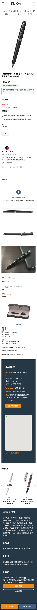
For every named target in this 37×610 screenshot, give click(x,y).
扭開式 (18, 160)
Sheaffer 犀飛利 (6, 160)
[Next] (35, 490)
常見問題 (18, 564)
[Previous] (1, 490)
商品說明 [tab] (4, 179)
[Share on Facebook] (6, 167)
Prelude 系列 (24, 14)
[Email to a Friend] (14, 167)
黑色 (23, 160)
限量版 (27, 548)
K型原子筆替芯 (9, 158)
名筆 (4, 548)
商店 (4, 11)
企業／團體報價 (15, 562)
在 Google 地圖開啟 (12, 453)
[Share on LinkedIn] (21, 167)
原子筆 (13, 160)
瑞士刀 (12, 548)
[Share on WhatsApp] (3, 167)
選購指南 (25, 564)
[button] (3, 3)
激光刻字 (6, 562)
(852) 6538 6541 (20, 388)
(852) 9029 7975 (19, 391)
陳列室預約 (13, 406)
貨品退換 (11, 564)
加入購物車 (9, 606)
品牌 (8, 548)
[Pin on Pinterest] (17, 167)
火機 (16, 548)
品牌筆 (15, 11)
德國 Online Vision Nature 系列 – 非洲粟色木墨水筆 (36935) (27, 500)
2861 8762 (20, 580)
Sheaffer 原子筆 (26, 158)
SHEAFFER (9, 163)
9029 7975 (14, 577)
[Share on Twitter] (10, 167)
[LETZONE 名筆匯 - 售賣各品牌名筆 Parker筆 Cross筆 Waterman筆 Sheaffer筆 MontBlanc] (17, 3)
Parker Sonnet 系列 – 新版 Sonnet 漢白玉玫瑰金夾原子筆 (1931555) (9, 500)
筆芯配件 (22, 548)
